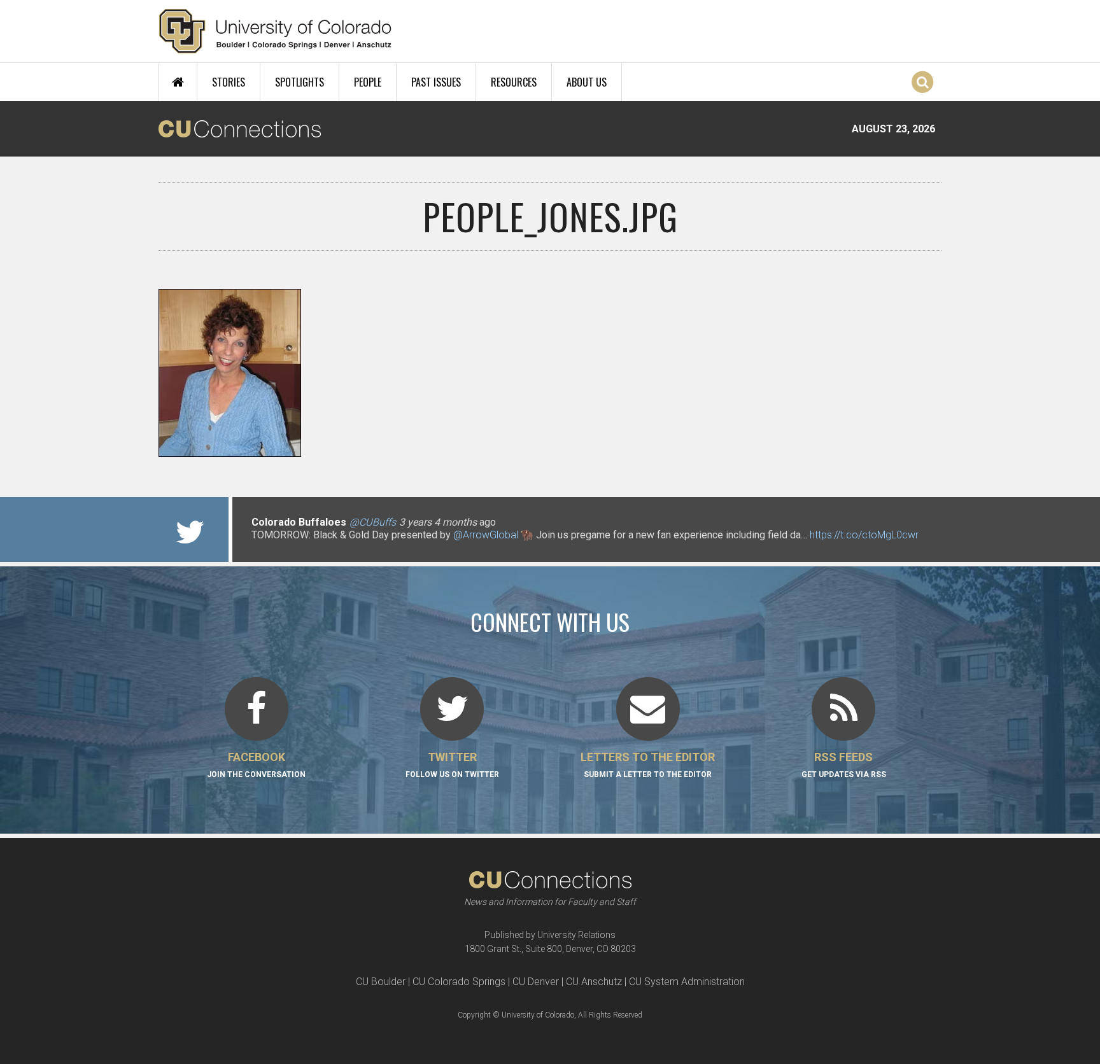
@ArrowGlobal (485, 535)
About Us (587, 82)
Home (178, 82)
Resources (514, 82)
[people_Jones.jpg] (550, 452)
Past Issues (436, 82)
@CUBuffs (372, 522)
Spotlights (299, 82)
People (367, 82)
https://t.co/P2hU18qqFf (305, 548)
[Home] (275, 31)
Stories (228, 82)
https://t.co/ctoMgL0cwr (864, 535)
